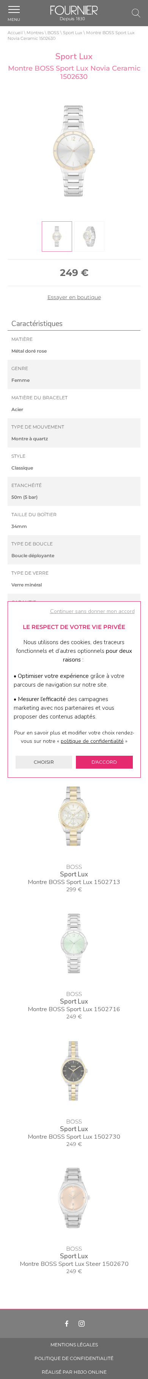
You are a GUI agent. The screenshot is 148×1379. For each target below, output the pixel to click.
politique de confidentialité (92, 741)
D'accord (104, 762)
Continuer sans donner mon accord (92, 611)
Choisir (44, 762)
